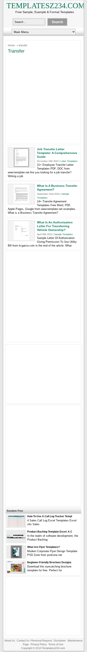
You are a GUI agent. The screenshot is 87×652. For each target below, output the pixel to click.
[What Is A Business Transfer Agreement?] (21, 202)
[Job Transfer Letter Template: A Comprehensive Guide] (21, 166)
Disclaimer (60, 640)
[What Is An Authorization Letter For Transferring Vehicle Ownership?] (21, 239)
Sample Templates (63, 234)
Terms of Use (55, 644)
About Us (9, 640)
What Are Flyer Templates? (43, 547)
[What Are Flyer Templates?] (16, 557)
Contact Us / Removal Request (34, 640)
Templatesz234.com (46, 5)
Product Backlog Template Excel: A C (49, 531)
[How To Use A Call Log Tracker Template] (16, 526)
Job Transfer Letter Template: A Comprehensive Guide (57, 152)
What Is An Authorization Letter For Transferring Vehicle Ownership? (55, 226)
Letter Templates (68, 161)
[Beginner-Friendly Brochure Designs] (16, 572)
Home (11, 45)
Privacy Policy (39, 644)
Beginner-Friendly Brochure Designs (49, 562)
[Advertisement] (43, 98)
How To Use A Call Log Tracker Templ (49, 516)
